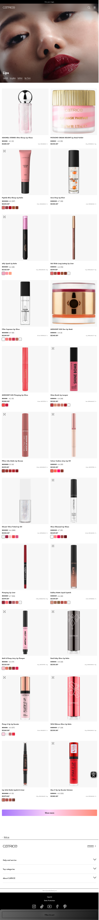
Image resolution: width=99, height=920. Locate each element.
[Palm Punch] (58, 470)
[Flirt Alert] (51, 405)
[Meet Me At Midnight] (3, 405)
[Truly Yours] (58, 602)
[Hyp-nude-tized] (6, 668)
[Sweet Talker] (62, 405)
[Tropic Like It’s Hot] (16, 668)
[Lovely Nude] (55, 602)
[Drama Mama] (13, 536)
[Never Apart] (6, 799)
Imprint (48, 897)
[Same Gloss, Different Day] (55, 536)
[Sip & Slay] (65, 273)
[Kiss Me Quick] (65, 602)
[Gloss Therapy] (51, 536)
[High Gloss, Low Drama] (3, 339)
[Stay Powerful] (3, 602)
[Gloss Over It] (58, 536)
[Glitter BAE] (10, 273)
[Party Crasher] (3, 536)
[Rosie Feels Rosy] (16, 602)
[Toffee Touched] (13, 207)
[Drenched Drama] (62, 470)
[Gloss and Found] (65, 536)
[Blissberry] (6, 207)
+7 (20, 602)
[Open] (94, 7)
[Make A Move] (6, 536)
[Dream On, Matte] (16, 470)
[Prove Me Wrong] (10, 734)
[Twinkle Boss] (6, 273)
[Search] (89, 7)
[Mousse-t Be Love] (10, 470)
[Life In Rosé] (3, 207)
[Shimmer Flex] (3, 273)
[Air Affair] (6, 470)
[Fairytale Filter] (6, 339)
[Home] (9, 7)
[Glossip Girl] (16, 536)
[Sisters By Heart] (13, 799)
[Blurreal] (3, 470)
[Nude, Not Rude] (16, 339)
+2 (68, 405)
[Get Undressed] (51, 602)
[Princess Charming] (51, 273)
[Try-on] (4, 151)
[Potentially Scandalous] (13, 734)
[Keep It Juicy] (10, 536)
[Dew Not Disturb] (10, 207)
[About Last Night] (65, 405)
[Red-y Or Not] (13, 470)
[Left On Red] (58, 273)
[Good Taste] (58, 405)
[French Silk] (55, 405)
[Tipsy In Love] (10, 668)
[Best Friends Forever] (10, 799)
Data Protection (48, 900)
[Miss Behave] (10, 339)
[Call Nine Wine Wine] (13, 668)
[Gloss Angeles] (55, 470)
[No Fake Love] (3, 734)
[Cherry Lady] (10, 602)
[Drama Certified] (13, 339)
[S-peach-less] (6, 602)
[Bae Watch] (51, 470)
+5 (68, 273)
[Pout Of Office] (62, 536)
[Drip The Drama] (55, 273)
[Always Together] (3, 799)
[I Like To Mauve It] (13, 602)
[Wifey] (62, 602)
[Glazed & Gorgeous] (16, 207)
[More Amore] (3, 668)
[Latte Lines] (62, 273)
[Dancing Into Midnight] (6, 405)
